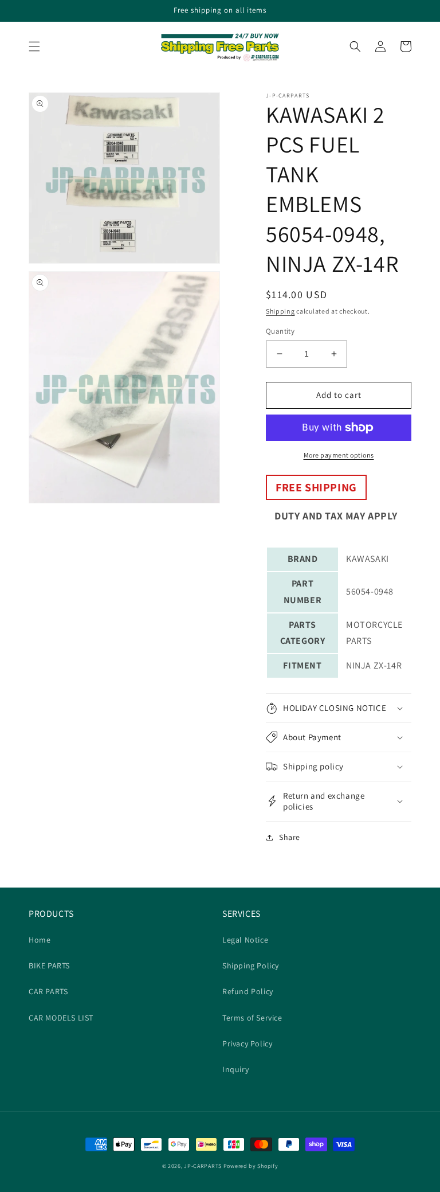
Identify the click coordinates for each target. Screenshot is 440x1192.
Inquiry (235, 1069)
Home (39, 940)
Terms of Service (252, 1018)
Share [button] (289, 837)
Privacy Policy (247, 1043)
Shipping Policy (250, 965)
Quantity (280, 331)
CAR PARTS (48, 991)
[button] (34, 46)
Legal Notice (245, 940)
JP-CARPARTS (203, 1166)
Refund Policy (247, 991)
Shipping (280, 311)
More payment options (339, 455)
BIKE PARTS (49, 965)
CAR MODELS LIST (61, 1018)
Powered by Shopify (250, 1166)
